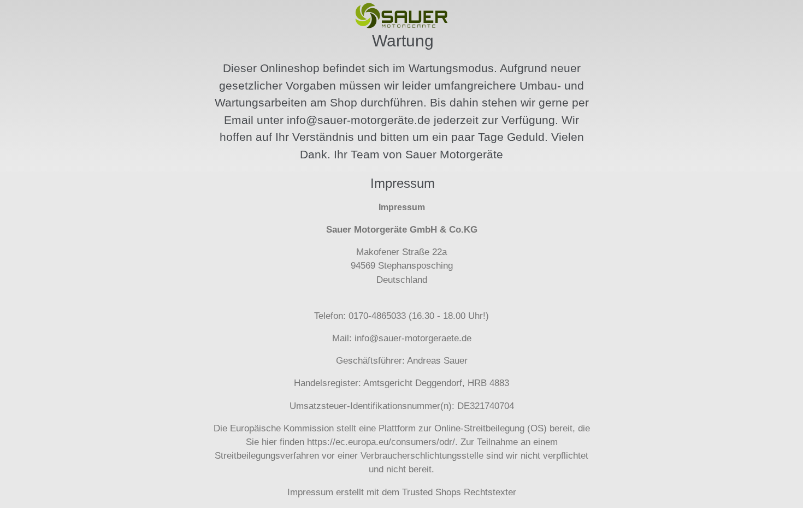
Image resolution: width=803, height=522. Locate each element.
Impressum (310, 492)
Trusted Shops (431, 492)
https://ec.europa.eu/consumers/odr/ (381, 442)
